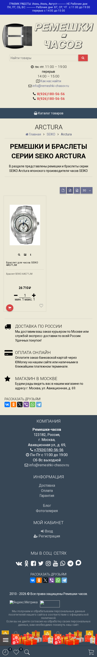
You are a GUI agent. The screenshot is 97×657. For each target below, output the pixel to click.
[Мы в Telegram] (70, 563)
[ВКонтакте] (7, 404)
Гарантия (46, 495)
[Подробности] (30, 255)
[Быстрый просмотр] (19, 255)
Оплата (47, 491)
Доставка (47, 485)
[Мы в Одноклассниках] (26, 563)
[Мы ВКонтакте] (19, 563)
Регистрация (49, 536)
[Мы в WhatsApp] (62, 563)
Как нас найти (50, 81)
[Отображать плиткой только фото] (77, 190)
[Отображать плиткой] (63, 190)
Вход (48, 531)
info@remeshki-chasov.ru (50, 86)
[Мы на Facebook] (33, 563)
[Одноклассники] (13, 404)
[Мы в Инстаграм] (48, 563)
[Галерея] (25, 255)
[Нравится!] (41, 306)
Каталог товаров (50, 113)
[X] (20, 404)
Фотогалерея (47, 511)
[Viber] (26, 404)
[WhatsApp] (32, 404)
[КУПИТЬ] (9, 307)
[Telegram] (39, 404)
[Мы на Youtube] (55, 563)
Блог (47, 505)
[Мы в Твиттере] (41, 563)
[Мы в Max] (78, 563)
